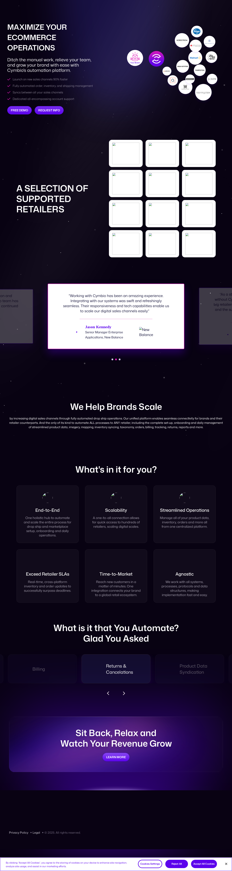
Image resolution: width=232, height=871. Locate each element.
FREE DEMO (19, 110)
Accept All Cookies (204, 863)
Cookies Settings (150, 863)
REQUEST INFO (49, 110)
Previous (108, 693)
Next (124, 693)
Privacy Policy (18, 832)
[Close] (226, 864)
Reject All (176, 863)
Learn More (116, 757)
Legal (36, 832)
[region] (116, 864)
